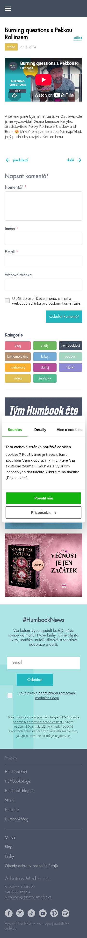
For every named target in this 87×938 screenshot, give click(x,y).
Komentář (16, 187)
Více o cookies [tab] (69, 429)
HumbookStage (17, 781)
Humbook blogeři (19, 791)
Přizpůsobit (41, 512)
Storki (9, 800)
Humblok (12, 810)
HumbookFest (16, 772)
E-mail (11, 252)
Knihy (9, 856)
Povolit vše (43, 498)
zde (67, 736)
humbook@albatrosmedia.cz (28, 897)
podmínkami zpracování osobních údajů (55, 695)
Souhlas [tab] (15, 429)
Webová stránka (18, 275)
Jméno (11, 229)
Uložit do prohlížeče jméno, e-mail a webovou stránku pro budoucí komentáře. (46, 301)
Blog (8, 847)
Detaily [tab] (40, 429)
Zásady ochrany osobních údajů (31, 866)
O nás (10, 837)
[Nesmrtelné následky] (43, 565)
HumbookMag (17, 819)
